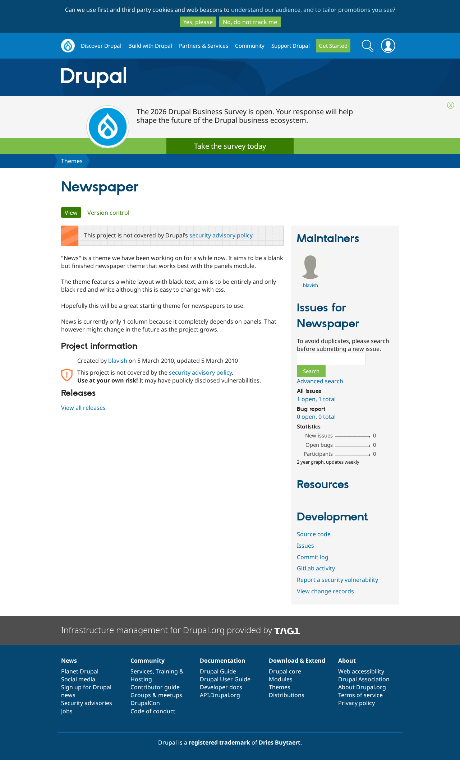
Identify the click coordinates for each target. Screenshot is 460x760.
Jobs (67, 711)
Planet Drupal (79, 671)
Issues (305, 546)
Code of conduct (152, 711)
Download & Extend (297, 660)
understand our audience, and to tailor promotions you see (312, 10)
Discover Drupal (101, 45)
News (69, 660)
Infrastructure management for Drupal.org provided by (167, 630)
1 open (306, 399)
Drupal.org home (68, 46)
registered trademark (219, 742)
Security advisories (86, 703)
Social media (78, 679)
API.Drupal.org (220, 695)
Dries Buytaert (279, 742)
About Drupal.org (362, 687)
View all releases (83, 408)
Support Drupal (290, 45)
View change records (325, 591)
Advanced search (320, 381)
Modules (281, 679)
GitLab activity (316, 568)
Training (167, 671)
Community (249, 45)
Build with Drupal (150, 45)
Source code (314, 534)
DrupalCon (145, 703)
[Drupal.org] (157, 77)
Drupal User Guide (225, 679)
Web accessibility (361, 671)
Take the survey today (230, 146)
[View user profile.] (310, 277)
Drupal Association (364, 679)
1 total (327, 399)
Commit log (312, 557)
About (347, 660)
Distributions (286, 695)
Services (141, 671)
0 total (327, 417)
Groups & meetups (156, 695)
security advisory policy (220, 235)
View (73, 213)
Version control (108, 213)
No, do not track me (250, 22)
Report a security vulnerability (337, 580)
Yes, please (198, 22)
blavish (117, 361)
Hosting (141, 679)
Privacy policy (356, 703)
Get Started (333, 45)
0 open (306, 417)
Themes (72, 161)
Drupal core (285, 671)
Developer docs (221, 687)
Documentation (222, 660)
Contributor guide (155, 687)
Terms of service (360, 695)
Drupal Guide (218, 671)
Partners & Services (203, 45)
